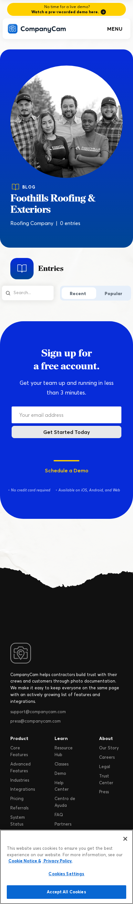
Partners (63, 824)
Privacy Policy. (57, 860)
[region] (66, 867)
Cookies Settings (66, 873)
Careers (107, 757)
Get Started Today (66, 432)
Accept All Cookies (66, 891)
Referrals (19, 807)
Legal (104, 766)
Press (104, 791)
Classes (61, 763)
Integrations (22, 789)
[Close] (125, 839)
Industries (19, 780)
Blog (29, 187)
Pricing (17, 798)
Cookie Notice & (24, 860)
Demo (60, 773)
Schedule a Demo (66, 470)
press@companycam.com (35, 721)
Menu (115, 29)
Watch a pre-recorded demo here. (65, 11)
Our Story (109, 747)
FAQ (59, 814)
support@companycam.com (38, 711)
